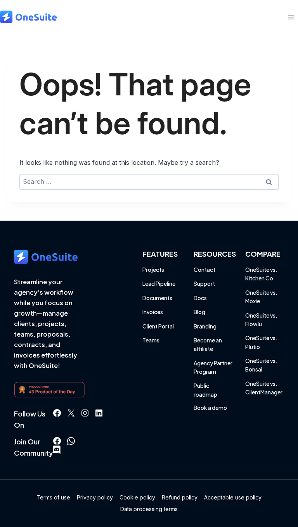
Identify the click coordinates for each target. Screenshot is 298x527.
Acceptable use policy (233, 497)
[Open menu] (291, 17)
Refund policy (180, 497)
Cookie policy (137, 497)
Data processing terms (149, 509)
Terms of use (53, 497)
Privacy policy (95, 497)
